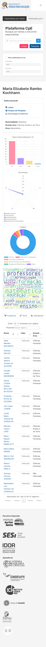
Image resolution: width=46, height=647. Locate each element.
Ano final (8, 68)
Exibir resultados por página (23, 323)
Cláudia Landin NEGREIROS (9, 373)
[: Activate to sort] (17, 334)
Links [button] (23, 333)
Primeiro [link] (8, 500)
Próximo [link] (30, 500)
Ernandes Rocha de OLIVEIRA (8, 399)
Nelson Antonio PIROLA (7, 466)
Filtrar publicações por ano (16, 58)
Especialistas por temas (15, 18)
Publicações (26, 340)
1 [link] (23, 500)
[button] (40, 5)
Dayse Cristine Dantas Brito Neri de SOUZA (8, 386)
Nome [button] (6, 333)
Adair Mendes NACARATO (9, 343)
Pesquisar (35, 46)
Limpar (24, 46)
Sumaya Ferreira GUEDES (7, 476)
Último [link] (39, 500)
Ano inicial (8, 61)
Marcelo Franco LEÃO (7, 429)
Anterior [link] (17, 500)
